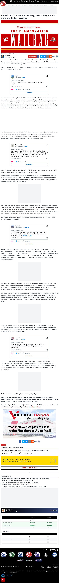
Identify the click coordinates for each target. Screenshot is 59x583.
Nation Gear (54, 1)
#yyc (30, 235)
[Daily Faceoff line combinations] (53, 56)
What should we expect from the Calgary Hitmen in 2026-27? (17, 480)
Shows (31, 1)
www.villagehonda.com (34, 407)
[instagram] (53, 550)
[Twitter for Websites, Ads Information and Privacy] (47, 86)
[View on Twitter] (47, 77)
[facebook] (38, 56)
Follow (23, 77)
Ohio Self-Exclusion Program (9, 572)
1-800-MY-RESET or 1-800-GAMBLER (24, 571)
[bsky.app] (44, 56)
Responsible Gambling (55, 567)
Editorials (24, 1)
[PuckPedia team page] (57, 56)
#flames (25, 235)
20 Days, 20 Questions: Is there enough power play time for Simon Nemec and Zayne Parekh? (25, 478)
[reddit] (50, 56)
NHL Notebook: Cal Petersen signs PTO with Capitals (15, 484)
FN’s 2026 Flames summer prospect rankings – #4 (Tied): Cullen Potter (20, 482)
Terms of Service (49, 567)
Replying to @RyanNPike (17, 80)
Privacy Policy (42, 567)
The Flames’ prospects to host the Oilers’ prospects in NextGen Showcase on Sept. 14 (24, 487)
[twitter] (41, 56)
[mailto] (47, 56)
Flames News (15, 1)
